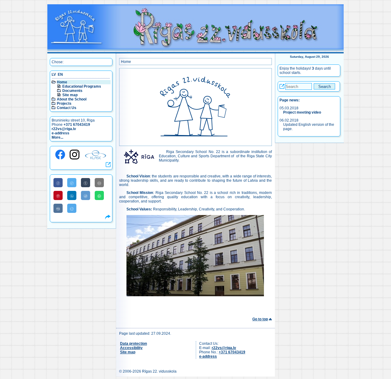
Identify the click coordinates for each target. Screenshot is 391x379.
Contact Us (66, 108)
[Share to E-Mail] (99, 182)
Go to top (260, 319)
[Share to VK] (58, 208)
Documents (72, 91)
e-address (60, 133)
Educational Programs (81, 86)
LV (54, 74)
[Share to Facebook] (58, 182)
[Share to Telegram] (71, 208)
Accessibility (131, 348)
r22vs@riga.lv (64, 129)
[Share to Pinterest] (58, 195)
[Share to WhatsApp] (99, 195)
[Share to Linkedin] (71, 195)
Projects (64, 103)
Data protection (133, 343)
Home (62, 82)
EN (60, 74)
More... (57, 137)
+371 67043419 (77, 124)
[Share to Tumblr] (85, 182)
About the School (71, 99)
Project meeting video (302, 112)
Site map (70, 95)
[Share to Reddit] (85, 195)
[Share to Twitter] (71, 182)
